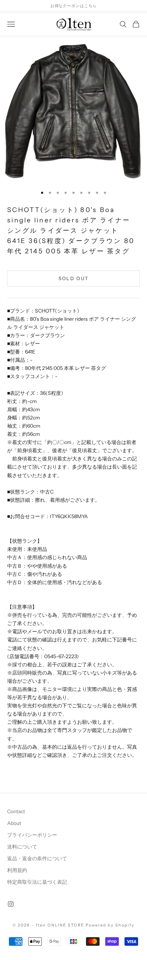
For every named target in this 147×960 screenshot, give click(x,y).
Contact (16, 811)
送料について (22, 846)
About (14, 823)
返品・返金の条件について (37, 858)
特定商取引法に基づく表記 (37, 882)
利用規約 (17, 870)
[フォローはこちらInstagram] (10, 904)
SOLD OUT (74, 278)
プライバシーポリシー (32, 835)
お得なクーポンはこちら (73, 5)
